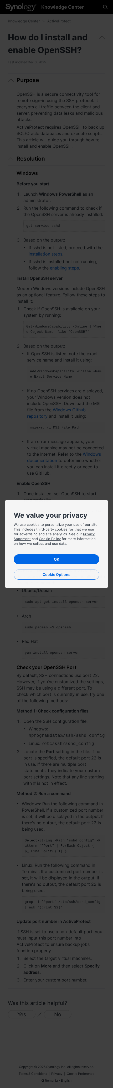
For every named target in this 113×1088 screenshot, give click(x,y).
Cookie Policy (50, 539)
